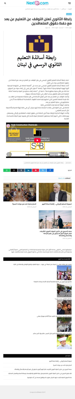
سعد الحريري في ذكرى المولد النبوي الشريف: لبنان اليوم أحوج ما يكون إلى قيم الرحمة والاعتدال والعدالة (56, 233)
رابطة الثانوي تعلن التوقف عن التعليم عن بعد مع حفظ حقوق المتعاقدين (43, 163)
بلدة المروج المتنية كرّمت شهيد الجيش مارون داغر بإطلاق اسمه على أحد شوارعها (49, 377)
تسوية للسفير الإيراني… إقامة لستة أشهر (57, 204)
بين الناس (69, 14)
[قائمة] (69, 3)
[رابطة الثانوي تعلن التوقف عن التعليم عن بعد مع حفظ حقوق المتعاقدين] (37, 53)
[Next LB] (37, 3)
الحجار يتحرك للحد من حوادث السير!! (24, 204)
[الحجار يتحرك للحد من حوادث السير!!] (19, 192)
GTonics (39, 392)
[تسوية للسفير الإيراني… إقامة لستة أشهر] (55, 192)
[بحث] (5, 3)
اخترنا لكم (68, 163)
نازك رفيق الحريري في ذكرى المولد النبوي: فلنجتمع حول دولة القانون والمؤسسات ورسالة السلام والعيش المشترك (40, 373)
